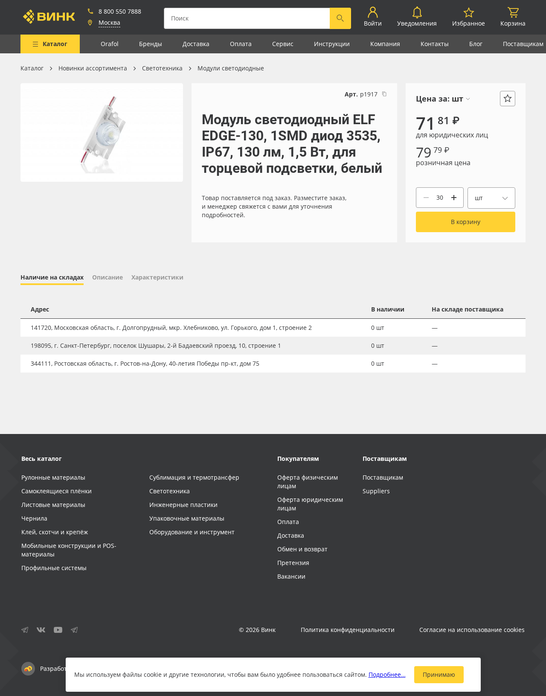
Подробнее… (387, 674)
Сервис (282, 44)
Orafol (110, 44)
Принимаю (439, 674)
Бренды (150, 44)
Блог (475, 44)
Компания (385, 44)
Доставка (196, 44)
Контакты (435, 44)
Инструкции (332, 44)
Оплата (241, 44)
